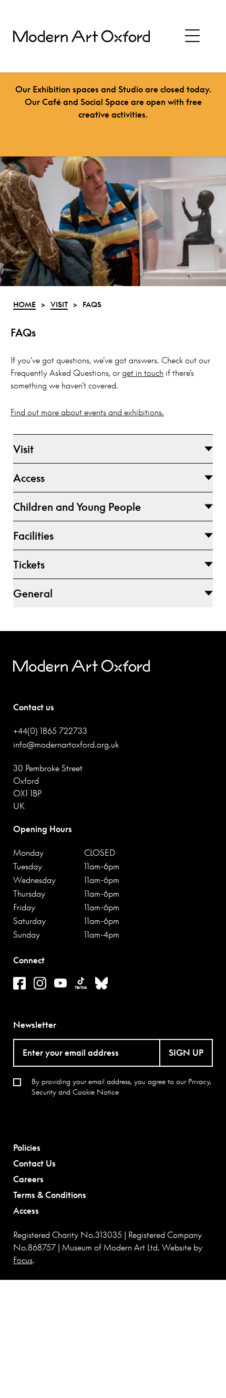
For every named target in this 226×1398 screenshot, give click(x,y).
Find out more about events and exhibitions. (87, 412)
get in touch (142, 372)
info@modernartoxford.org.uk (66, 744)
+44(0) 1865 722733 (50, 731)
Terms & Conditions (49, 1195)
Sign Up (186, 1052)
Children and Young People (77, 506)
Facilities (33, 535)
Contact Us (34, 1163)
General (33, 593)
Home (24, 304)
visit (59, 304)
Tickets (29, 564)
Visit (23, 449)
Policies (26, 1147)
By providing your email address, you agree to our (121, 1086)
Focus (23, 1260)
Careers (28, 1179)
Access (29, 477)
